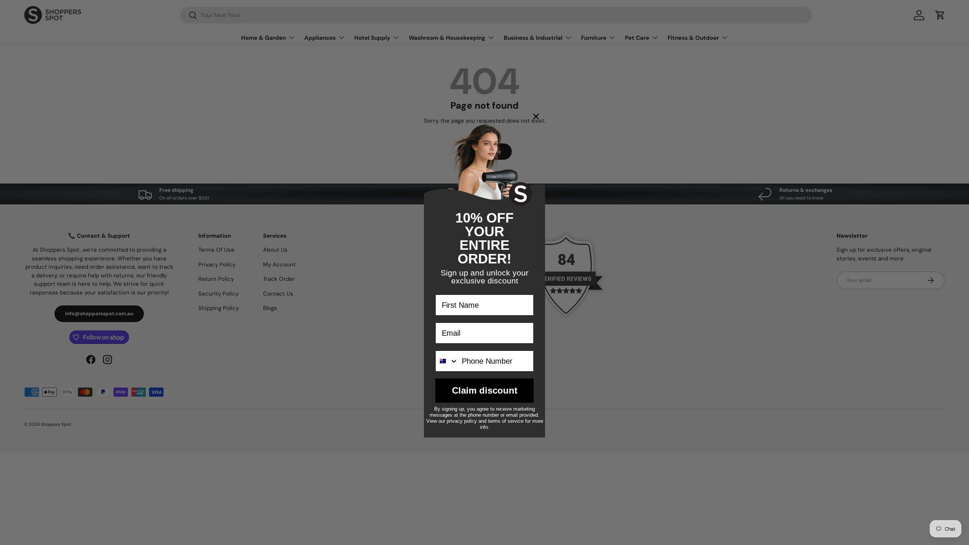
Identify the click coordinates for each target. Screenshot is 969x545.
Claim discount (484, 390)
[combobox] (447, 361)
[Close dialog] (536, 117)
